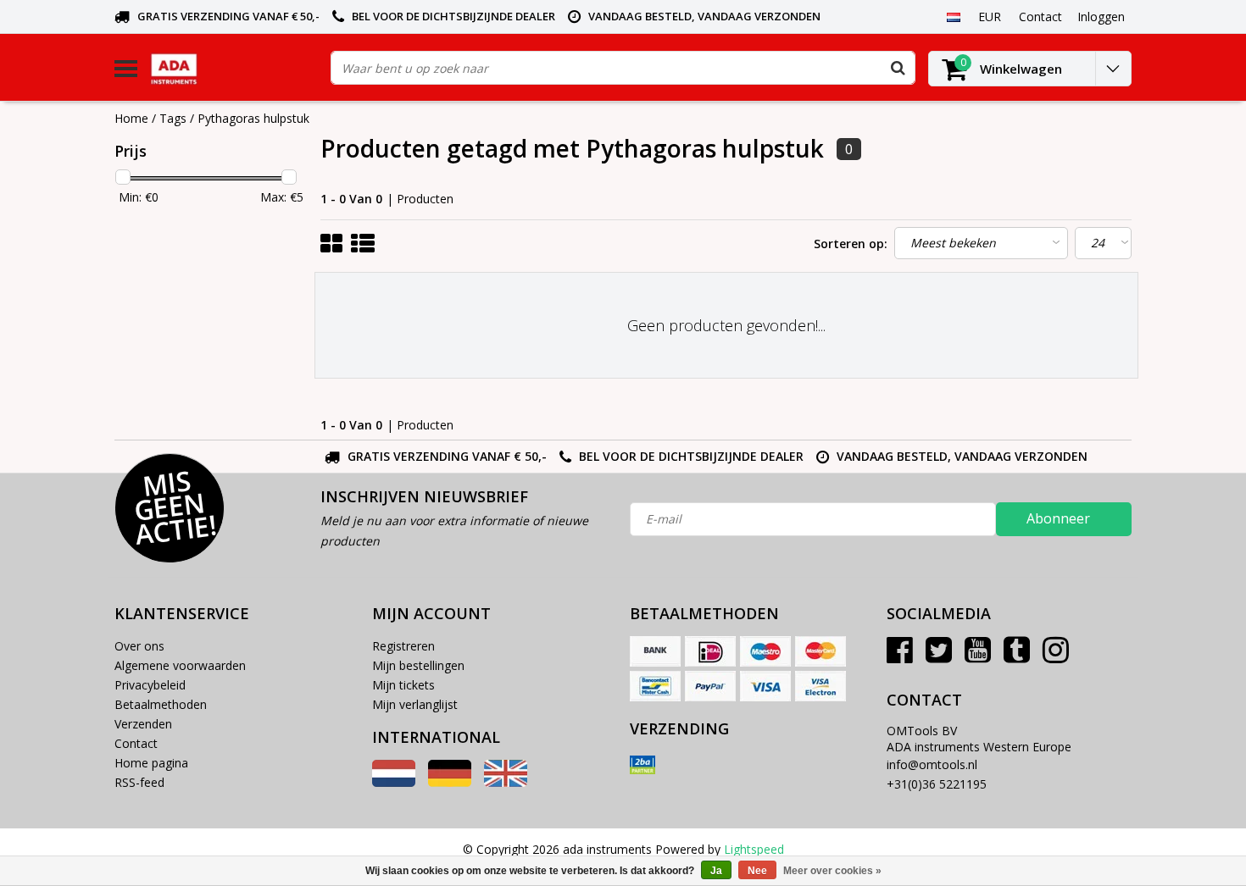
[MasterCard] (820, 651)
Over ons (139, 646)
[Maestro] (765, 651)
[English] (505, 782)
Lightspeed (754, 849)
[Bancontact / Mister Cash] (655, 686)
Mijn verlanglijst (415, 704)
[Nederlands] (953, 16)
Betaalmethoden (160, 704)
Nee (757, 871)
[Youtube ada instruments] (978, 656)
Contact (136, 743)
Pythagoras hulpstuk (253, 118)
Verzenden (143, 724)
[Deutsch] (449, 782)
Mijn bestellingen (418, 665)
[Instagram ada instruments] (1056, 656)
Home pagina (151, 763)
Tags (172, 118)
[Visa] (765, 686)
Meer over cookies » (832, 871)
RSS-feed (139, 782)
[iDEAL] (710, 651)
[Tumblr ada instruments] (1017, 656)
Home (131, 118)
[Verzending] (642, 765)
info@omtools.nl (932, 764)
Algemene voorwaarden (180, 665)
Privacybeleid (150, 685)
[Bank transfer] (655, 651)
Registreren (403, 646)
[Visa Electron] (820, 686)
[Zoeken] (897, 68)
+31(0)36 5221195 (937, 784)
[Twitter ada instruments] (939, 656)
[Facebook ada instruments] (900, 656)
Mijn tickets (403, 685)
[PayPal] (710, 686)
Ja (716, 871)
